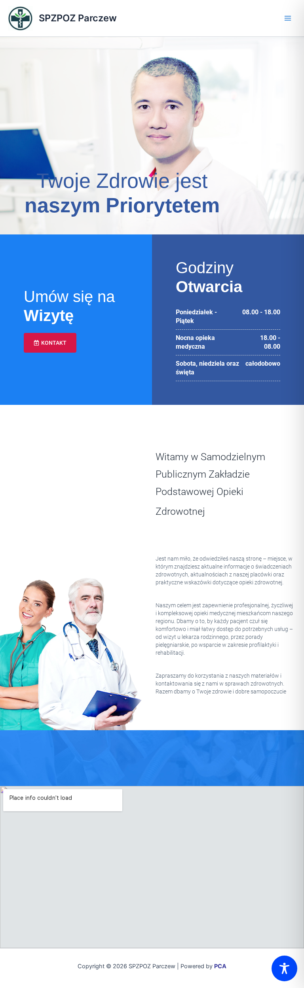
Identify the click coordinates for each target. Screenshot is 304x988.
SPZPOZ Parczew (78, 18)
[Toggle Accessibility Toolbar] (284, 968)
